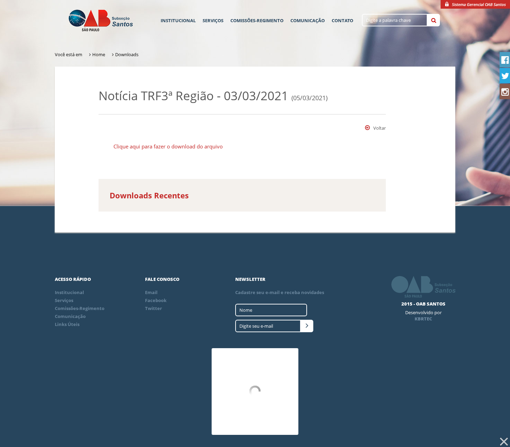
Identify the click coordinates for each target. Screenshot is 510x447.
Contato (342, 20)
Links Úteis (67, 324)
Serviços (213, 20)
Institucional (178, 20)
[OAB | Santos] (101, 21)
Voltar (379, 128)
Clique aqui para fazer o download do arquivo (168, 146)
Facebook (156, 300)
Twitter (153, 308)
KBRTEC (423, 319)
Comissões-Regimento (256, 20)
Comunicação (307, 20)
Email (151, 292)
